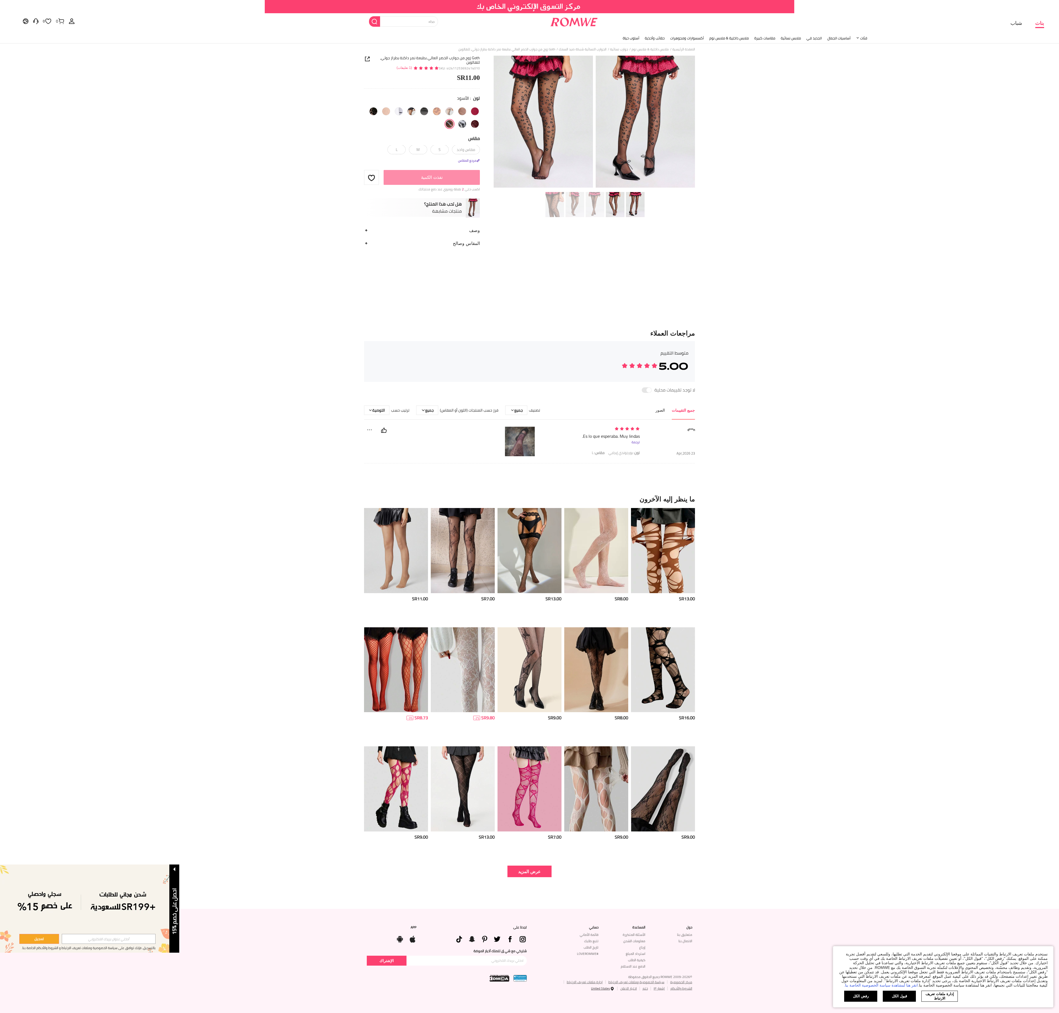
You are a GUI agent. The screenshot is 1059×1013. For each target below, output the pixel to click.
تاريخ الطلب (591, 947)
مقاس (474, 138)
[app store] (412, 938)
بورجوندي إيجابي (624, 453)
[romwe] (574, 21)
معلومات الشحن (634, 941)
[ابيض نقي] (399, 111)
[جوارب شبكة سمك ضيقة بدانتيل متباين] (529, 550)
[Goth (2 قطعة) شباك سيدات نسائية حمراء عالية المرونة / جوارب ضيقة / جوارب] (396, 669)
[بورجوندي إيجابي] (475, 124)
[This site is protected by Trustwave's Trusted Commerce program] (520, 978)
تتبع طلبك (591, 941)
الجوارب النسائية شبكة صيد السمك (582, 49)
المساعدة (638, 927)
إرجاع (642, 947)
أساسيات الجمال (839, 38)
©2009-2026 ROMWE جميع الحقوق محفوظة (660, 977)
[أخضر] (462, 111)
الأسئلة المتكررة (634, 934)
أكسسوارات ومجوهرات (687, 38)
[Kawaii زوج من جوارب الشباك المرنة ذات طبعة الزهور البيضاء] (463, 669)
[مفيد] (384, 430)
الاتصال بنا (685, 941)
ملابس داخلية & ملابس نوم (729, 38)
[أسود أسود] (373, 111)
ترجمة (636, 442)
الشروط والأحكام (681, 988)
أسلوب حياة (631, 38)
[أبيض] (449, 111)
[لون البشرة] (386, 111)
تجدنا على (520, 927)
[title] (529, 499)
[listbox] (71, 21)
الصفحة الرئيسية (683, 49)
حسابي (593, 927)
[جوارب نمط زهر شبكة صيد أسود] (596, 669)
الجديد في (814, 38)
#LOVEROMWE (587, 953)
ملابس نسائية (791, 38)
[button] (371, 177)
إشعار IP (659, 988)
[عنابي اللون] (475, 111)
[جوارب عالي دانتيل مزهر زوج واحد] (596, 550)
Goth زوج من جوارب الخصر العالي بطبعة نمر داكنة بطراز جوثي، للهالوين (430, 60)
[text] (593, 429)
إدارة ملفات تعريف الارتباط (585, 982)
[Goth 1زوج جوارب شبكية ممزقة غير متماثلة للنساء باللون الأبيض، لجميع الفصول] (596, 788)
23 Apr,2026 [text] (685, 453)
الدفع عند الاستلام (633, 966)
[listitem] (663, 565)
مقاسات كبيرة (764, 38)
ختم (645, 988)
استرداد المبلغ (635, 953)
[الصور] (594, 122)
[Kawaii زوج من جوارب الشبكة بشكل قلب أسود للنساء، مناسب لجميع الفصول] (529, 788)
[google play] (400, 938)
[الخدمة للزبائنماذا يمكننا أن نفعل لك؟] (36, 21)
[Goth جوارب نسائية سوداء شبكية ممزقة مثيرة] (396, 788)
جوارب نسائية (619, 49)
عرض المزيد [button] (529, 871)
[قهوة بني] (424, 111)
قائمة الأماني (589, 934)
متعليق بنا (684, 934)
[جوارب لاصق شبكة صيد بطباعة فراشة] (529, 669)
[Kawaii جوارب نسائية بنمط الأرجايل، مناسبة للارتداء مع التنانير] (463, 788)
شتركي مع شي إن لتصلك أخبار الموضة (500, 951)
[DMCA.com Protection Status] (499, 978)
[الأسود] (449, 124)
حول (689, 927)
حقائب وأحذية (655, 38)
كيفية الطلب (636, 960)
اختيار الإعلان (628, 988)
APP (413, 927)
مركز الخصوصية (681, 982)
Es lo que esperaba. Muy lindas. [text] (611, 436)
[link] (529, 6)
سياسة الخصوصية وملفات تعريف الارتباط (636, 982)
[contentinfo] (687, 599)
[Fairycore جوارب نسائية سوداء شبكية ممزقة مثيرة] (663, 550)
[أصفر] (437, 111)
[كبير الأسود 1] (462, 124)
